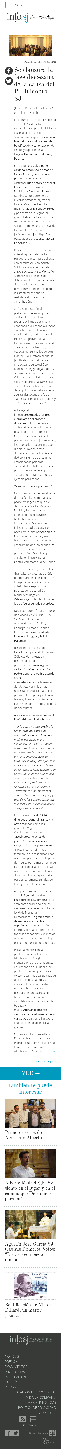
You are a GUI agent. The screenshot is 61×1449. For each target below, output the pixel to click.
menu (15, 5)
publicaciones (17, 1377)
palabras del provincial (35, 1392)
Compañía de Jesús (45, 1062)
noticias (12, 1357)
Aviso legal (46, 1413)
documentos (16, 1367)
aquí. (53, 1051)
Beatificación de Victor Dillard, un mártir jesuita (28, 1310)
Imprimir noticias (41, 1403)
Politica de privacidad (37, 1408)
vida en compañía (41, 1397)
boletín (11, 1382)
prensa (11, 1362)
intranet (12, 1387)
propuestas (15, 1372)
